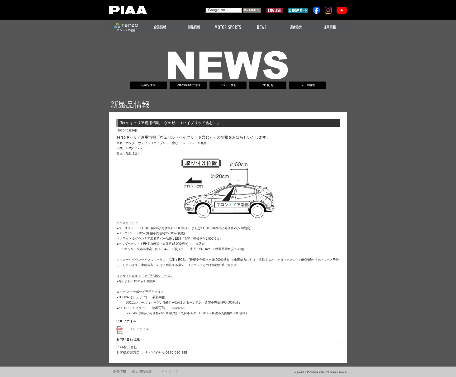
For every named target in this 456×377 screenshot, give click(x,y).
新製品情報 (148, 85)
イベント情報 (228, 85)
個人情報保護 (142, 371)
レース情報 (308, 85)
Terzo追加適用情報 (188, 85)
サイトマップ (168, 371)
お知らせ (268, 85)
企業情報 (119, 371)
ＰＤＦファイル (137, 329)
